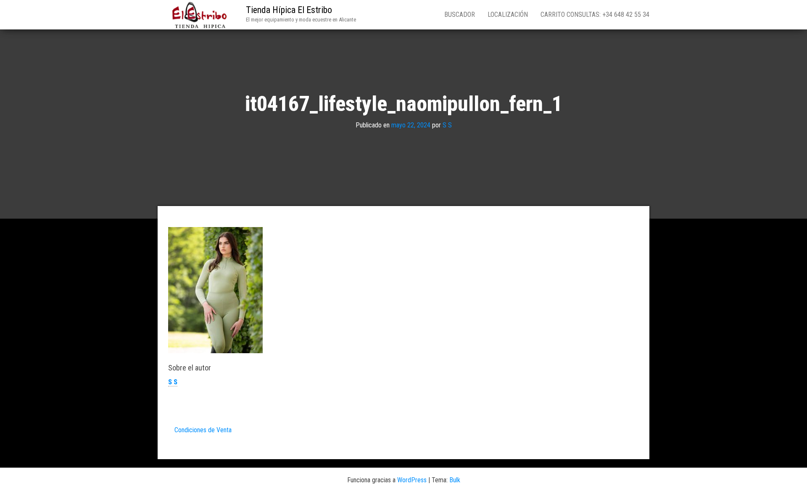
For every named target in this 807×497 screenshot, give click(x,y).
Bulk (454, 480)
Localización (508, 15)
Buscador (459, 15)
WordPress (412, 480)
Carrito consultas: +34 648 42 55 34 (595, 15)
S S (447, 125)
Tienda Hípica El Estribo (289, 10)
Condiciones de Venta (203, 430)
